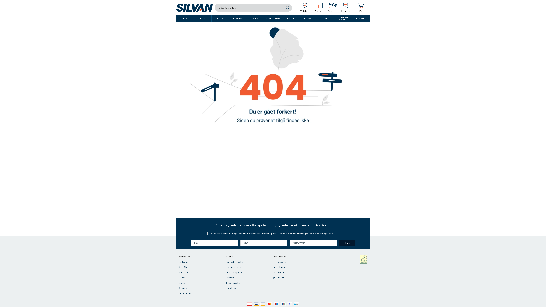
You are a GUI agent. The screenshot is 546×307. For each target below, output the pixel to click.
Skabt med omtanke (343, 18)
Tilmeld (347, 243)
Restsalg (361, 18)
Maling (290, 18)
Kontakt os (231, 288)
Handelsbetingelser (235, 262)
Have (202, 18)
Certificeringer (185, 293)
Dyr (325, 18)
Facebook (281, 262)
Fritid (220, 18)
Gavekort (230, 277)
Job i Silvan (184, 267)
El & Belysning (273, 18)
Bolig (255, 18)
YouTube (280, 272)
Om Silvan (183, 272)
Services (183, 288)
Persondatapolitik (234, 272)
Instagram (281, 267)
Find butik (183, 262)
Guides (182, 277)
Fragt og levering (233, 267)
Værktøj (308, 18)
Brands (182, 283)
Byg (185, 18)
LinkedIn (280, 277)
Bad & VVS (237, 18)
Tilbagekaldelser (233, 283)
